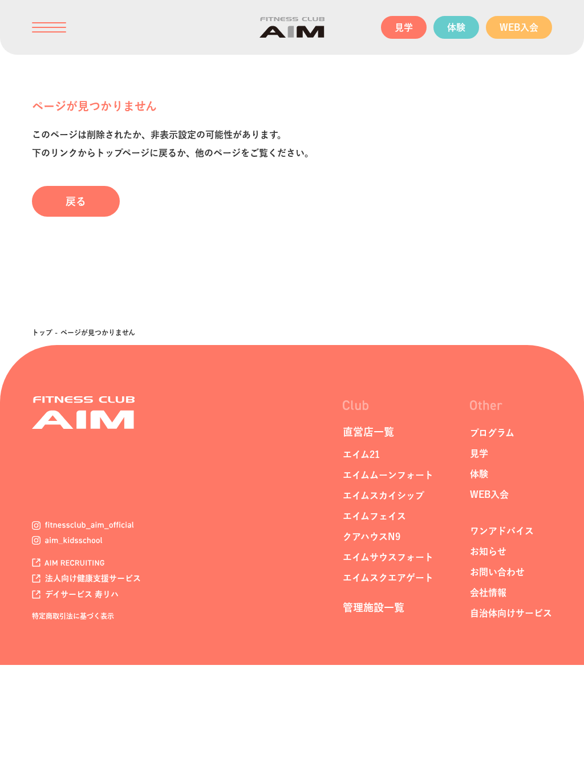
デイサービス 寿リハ (81, 594)
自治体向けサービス (511, 613)
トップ (42, 332)
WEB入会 (519, 27)
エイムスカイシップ (383, 495)
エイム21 (361, 454)
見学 (404, 27)
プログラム (492, 432)
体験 (456, 27)
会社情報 (488, 592)
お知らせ (488, 551)
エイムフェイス (374, 516)
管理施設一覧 (373, 607)
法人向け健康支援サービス (92, 578)
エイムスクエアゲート (388, 577)
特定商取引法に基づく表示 (73, 615)
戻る (76, 201)
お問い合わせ (497, 572)
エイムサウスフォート (388, 557)
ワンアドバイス (502, 530)
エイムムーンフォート (388, 475)
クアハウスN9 (371, 536)
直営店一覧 (368, 432)
